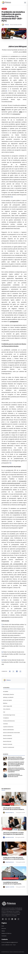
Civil (4, 712)
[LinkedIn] (12, 919)
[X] (6, 919)
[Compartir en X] (13, 671)
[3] (10, 463)
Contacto (4, 936)
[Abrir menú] (25, 2)
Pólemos (7, 24)
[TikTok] (18, 919)
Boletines (5, 703)
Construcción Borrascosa (9, 721)
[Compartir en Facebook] (9, 671)
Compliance (6, 718)
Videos (3, 931)
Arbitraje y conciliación (8, 697)
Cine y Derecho (6, 709)
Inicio (3, 926)
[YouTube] (15, 919)
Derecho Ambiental (7, 738)
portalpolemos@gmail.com (11, 942)
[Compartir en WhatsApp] (20, 671)
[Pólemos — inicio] (6, 2)
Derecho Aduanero (7, 735)
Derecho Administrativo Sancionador (11, 732)
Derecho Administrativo (8, 729)
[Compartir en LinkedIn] (16, 671)
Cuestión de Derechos (8, 726)
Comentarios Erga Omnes (9, 715)
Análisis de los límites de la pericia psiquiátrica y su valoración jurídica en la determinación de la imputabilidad (16, 770)
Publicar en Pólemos (6, 933)
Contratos (5, 723)
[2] (12, 197)
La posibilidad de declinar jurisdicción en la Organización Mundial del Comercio (15, 775)
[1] (6, 91)
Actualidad (5, 691)
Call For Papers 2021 (7, 706)
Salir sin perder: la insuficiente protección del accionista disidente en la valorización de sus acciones (16, 758)
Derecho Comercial (7, 744)
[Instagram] (9, 919)
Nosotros (4, 928)
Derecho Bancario (7, 741)
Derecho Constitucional (8, 747)
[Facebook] (3, 919)
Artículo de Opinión (7, 700)
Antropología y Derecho (8, 694)
